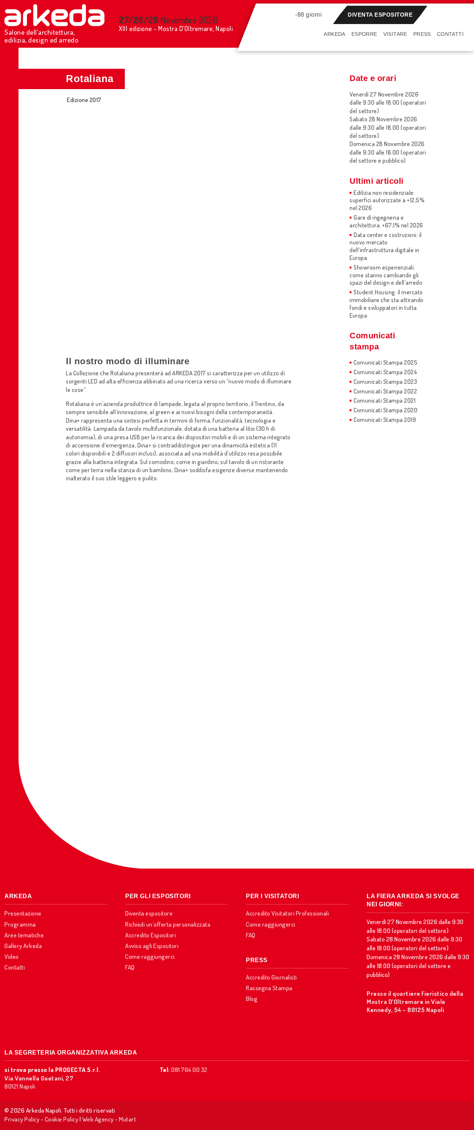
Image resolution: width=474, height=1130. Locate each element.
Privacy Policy (21, 1119)
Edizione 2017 (84, 100)
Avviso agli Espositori (151, 946)
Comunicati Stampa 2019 (385, 419)
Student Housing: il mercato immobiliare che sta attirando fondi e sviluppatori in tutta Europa (387, 303)
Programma (20, 924)
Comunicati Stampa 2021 (384, 400)
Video (11, 956)
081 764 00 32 (189, 1069)
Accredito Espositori (150, 935)
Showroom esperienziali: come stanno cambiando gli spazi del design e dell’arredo (386, 275)
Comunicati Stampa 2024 (385, 372)
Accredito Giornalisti (271, 977)
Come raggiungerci (150, 956)
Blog (251, 998)
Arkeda (334, 34)
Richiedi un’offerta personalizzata (167, 924)
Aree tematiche (24, 935)
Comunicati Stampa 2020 (385, 410)
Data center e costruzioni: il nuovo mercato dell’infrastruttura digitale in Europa (386, 246)
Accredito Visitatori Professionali (287, 913)
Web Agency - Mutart (109, 1119)
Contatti (450, 34)
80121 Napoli (38, 1082)
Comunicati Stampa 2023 (385, 381)
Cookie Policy (62, 1119)
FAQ (130, 967)
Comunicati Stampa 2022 (385, 391)
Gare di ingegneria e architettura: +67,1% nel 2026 (386, 221)
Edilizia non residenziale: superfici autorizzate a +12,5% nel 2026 (387, 200)
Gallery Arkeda (23, 946)
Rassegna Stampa (269, 988)
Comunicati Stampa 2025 (385, 362)
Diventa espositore (380, 14)
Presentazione (22, 913)
